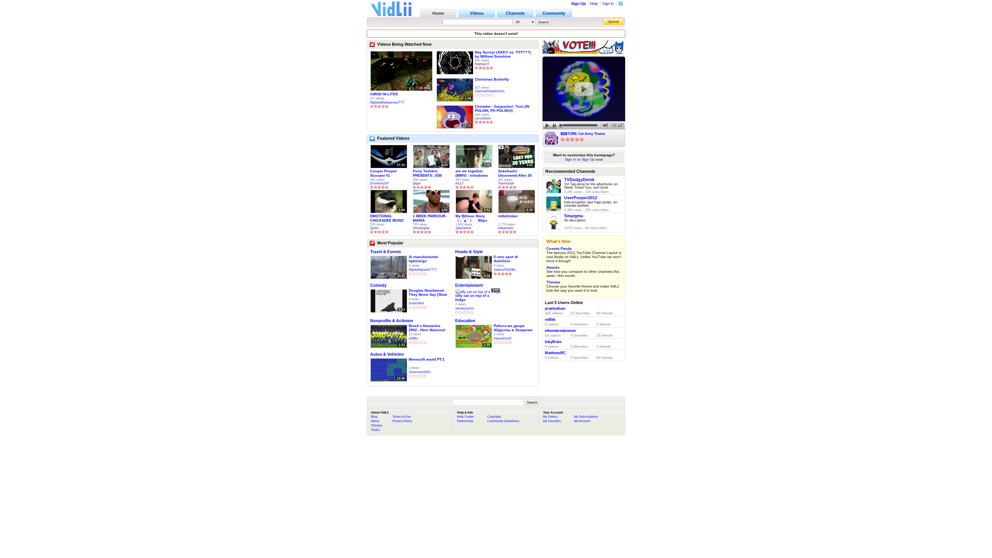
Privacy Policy (402, 421)
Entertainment (469, 285)
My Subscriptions (586, 417)
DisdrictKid (416, 303)
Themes (553, 282)
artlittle (413, 338)
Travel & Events (385, 252)
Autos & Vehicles (387, 354)
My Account (582, 421)
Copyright (494, 417)
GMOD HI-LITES (384, 94)
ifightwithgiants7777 (423, 270)
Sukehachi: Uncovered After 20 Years (515, 173)
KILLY (459, 183)
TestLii (375, 430)
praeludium (555, 308)
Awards (553, 267)
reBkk (550, 319)
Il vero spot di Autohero (506, 259)
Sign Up (578, 3)
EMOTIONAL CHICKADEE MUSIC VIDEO (387, 218)
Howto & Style (469, 252)
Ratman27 (482, 64)
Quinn (374, 228)
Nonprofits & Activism (391, 321)
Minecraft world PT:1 (427, 359)
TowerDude (506, 183)
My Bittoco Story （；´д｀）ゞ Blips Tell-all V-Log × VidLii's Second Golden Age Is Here (472, 218)
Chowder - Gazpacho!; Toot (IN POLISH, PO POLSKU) (502, 108)
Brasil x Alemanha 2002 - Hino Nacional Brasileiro (427, 328)
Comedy (378, 285)
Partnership (465, 421)
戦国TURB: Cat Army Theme (583, 134)
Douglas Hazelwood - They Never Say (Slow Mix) (428, 292)
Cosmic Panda (559, 248)
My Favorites (552, 421)
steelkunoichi (464, 308)
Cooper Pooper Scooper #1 (383, 173)
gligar (417, 183)
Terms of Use (401, 417)
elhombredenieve (560, 331)
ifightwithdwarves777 (387, 102)
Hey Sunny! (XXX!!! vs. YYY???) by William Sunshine (503, 54)
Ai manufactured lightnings (423, 259)
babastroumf (502, 338)
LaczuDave (483, 118)
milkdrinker (508, 216)
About (375, 421)
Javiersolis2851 (420, 372)
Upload (613, 22)
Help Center (465, 417)
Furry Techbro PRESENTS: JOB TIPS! (427, 173)
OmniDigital (421, 228)
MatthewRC (555, 353)
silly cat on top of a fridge (472, 297)
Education (465, 321)
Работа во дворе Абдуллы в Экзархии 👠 (513, 328)
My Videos (550, 417)
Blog (374, 417)
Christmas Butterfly (492, 79)
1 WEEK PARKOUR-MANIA (430, 218)
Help (594, 3)
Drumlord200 (379, 183)
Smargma (573, 216)
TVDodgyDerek (579, 179)
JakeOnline (463, 228)
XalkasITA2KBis (505, 270)
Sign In (608, 3)
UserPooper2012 (580, 198)
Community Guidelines (503, 421)
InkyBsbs (553, 342)
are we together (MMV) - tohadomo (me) (471, 173)
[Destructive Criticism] (583, 52)
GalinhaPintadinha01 (490, 91)
